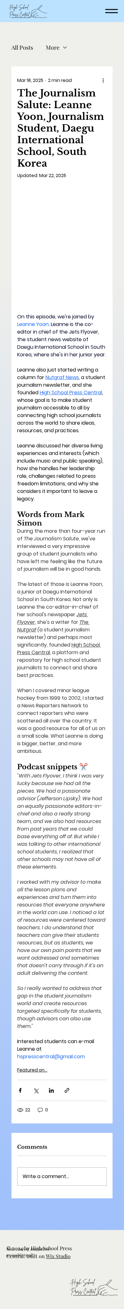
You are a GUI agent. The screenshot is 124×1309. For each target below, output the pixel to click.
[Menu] (111, 11)
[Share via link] (67, 1090)
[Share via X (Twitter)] (36, 1090)
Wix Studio (58, 1256)
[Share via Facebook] (20, 1090)
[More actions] (103, 80)
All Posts (22, 47)
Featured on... (32, 1070)
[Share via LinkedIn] (51, 1090)
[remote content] (62, 249)
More (52, 47)
